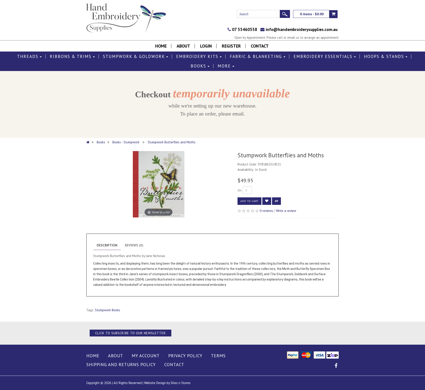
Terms (218, 356)
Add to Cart (249, 201)
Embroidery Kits (198, 56)
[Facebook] (336, 366)
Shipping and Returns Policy (121, 364)
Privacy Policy (185, 356)
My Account (146, 356)
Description (107, 245)
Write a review (286, 211)
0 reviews (266, 211)
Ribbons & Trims (71, 56)
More (225, 66)
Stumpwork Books (107, 310)
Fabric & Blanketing (257, 56)
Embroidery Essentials (324, 56)
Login (206, 46)
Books (199, 66)
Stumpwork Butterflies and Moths (171, 142)
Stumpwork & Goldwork (134, 56)
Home (161, 46)
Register (231, 46)
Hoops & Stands (385, 56)
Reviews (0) (134, 245)
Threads (28, 56)
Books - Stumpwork (126, 142)
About (183, 46)
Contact (260, 46)
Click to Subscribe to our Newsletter (130, 333)
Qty (240, 190)
